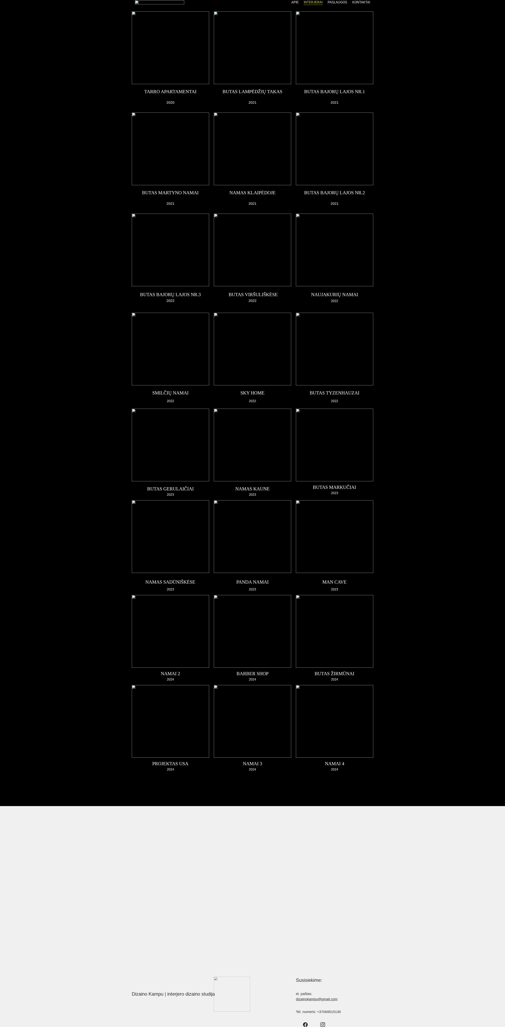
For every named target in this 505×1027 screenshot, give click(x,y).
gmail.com (329, 999)
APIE (295, 2)
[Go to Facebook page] (305, 1024)
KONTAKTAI (361, 2)
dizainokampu (307, 999)
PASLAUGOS (337, 2)
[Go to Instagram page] (322, 1024)
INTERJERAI (313, 2)
